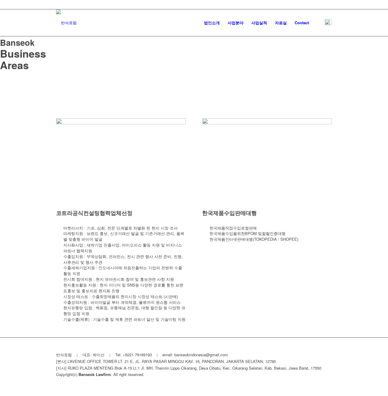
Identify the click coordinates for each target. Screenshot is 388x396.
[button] (328, 22)
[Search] (319, 22)
